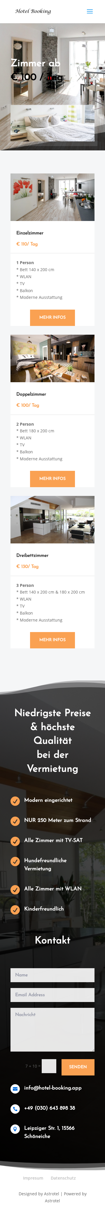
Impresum (33, 1178)
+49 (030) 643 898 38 (49, 1108)
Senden (78, 1067)
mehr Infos (52, 317)
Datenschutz (63, 1178)
